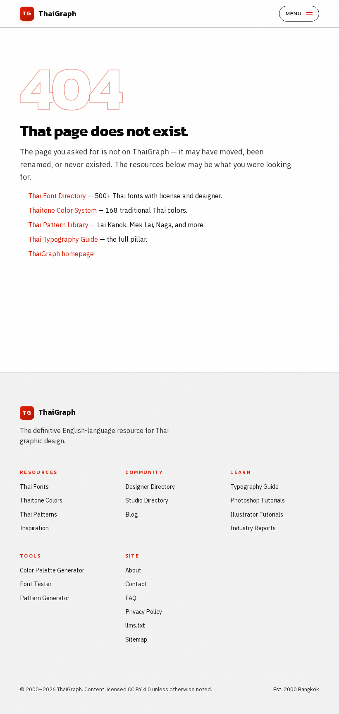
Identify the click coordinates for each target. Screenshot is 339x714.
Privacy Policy (143, 611)
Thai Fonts (34, 486)
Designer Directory (150, 486)
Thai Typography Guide (63, 239)
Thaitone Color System (62, 210)
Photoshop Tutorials (257, 500)
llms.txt (135, 625)
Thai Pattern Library (58, 225)
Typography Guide (254, 486)
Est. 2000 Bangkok (296, 689)
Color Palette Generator (52, 570)
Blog (131, 514)
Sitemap (136, 639)
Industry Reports (253, 528)
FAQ (130, 598)
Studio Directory (146, 500)
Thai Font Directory (57, 196)
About (133, 570)
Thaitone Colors (41, 500)
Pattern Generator (44, 598)
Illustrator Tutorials (256, 514)
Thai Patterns (38, 514)
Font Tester (36, 584)
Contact (136, 584)
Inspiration (34, 528)
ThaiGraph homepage (61, 254)
